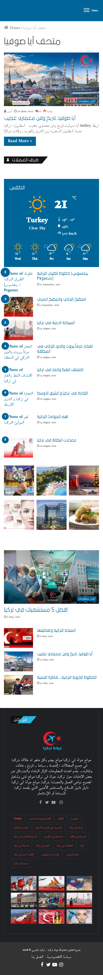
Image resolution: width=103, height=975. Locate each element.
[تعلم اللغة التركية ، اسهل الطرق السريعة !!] (51, 916)
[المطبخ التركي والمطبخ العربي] (18, 307)
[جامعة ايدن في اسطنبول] (23, 900)
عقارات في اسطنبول (50, 854)
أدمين (9, 111)
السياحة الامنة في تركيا (56, 322)
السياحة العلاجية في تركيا (25, 836)
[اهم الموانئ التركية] (18, 424)
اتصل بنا (37, 957)
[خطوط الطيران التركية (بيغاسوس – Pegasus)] (18, 282)
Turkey (18, 818)
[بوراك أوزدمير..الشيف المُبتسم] (23, 883)
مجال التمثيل (73, 854)
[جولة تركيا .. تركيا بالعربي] (11, 10)
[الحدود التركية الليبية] (79, 883)
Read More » (20, 141)
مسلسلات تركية (21, 863)
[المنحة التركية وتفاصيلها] (18, 638)
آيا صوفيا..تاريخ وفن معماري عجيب (40, 118)
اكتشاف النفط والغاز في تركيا (60, 369)
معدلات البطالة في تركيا (56, 440)
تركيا (82, 845)
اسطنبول (74, 818)
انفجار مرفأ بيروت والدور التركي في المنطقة (65, 349)
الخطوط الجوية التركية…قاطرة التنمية (67, 677)
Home (14, 28)
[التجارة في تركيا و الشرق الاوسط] (18, 401)
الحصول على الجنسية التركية (48, 827)
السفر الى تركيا (75, 827)
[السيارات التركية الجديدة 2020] (51, 900)
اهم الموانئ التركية (52, 416)
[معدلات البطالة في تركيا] (18, 448)
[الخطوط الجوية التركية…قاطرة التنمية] (18, 685)
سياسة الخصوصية (59, 957)
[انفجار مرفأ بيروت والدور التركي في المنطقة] (18, 354)
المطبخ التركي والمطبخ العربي (61, 299)
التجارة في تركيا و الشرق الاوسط (62, 393)
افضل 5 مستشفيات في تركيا (36, 610)
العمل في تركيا (42, 845)
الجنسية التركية (21, 827)
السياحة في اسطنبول (53, 836)
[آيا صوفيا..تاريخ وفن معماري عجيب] (18, 661)
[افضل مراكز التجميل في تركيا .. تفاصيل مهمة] (79, 916)
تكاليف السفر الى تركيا (24, 854)
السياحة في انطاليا (78, 836)
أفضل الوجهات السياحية (39, 818)
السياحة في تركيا (21, 845)
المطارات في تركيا (65, 845)
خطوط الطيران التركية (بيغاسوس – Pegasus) (63, 276)
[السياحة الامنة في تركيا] (18, 330)
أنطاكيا (60, 818)
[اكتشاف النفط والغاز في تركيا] (18, 377)
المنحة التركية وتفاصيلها (56, 630)
